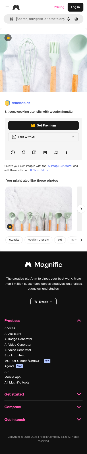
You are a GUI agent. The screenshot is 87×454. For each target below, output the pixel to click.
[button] (43, 301)
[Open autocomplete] (10, 19)
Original (28, 38)
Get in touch (14, 419)
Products (12, 320)
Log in (75, 7)
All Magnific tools (16, 382)
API (6, 372)
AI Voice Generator (17, 350)
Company (12, 406)
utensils (14, 239)
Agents (13, 366)
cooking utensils (38, 239)
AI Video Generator (17, 345)
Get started (14, 394)
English (43, 301)
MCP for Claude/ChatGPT (27, 361)
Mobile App (12, 377)
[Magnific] (43, 265)
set (60, 239)
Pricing (59, 7)
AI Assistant (12, 334)
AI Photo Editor (38, 170)
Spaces (9, 328)
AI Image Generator (60, 166)
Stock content (14, 355)
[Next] (81, 209)
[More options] (66, 152)
